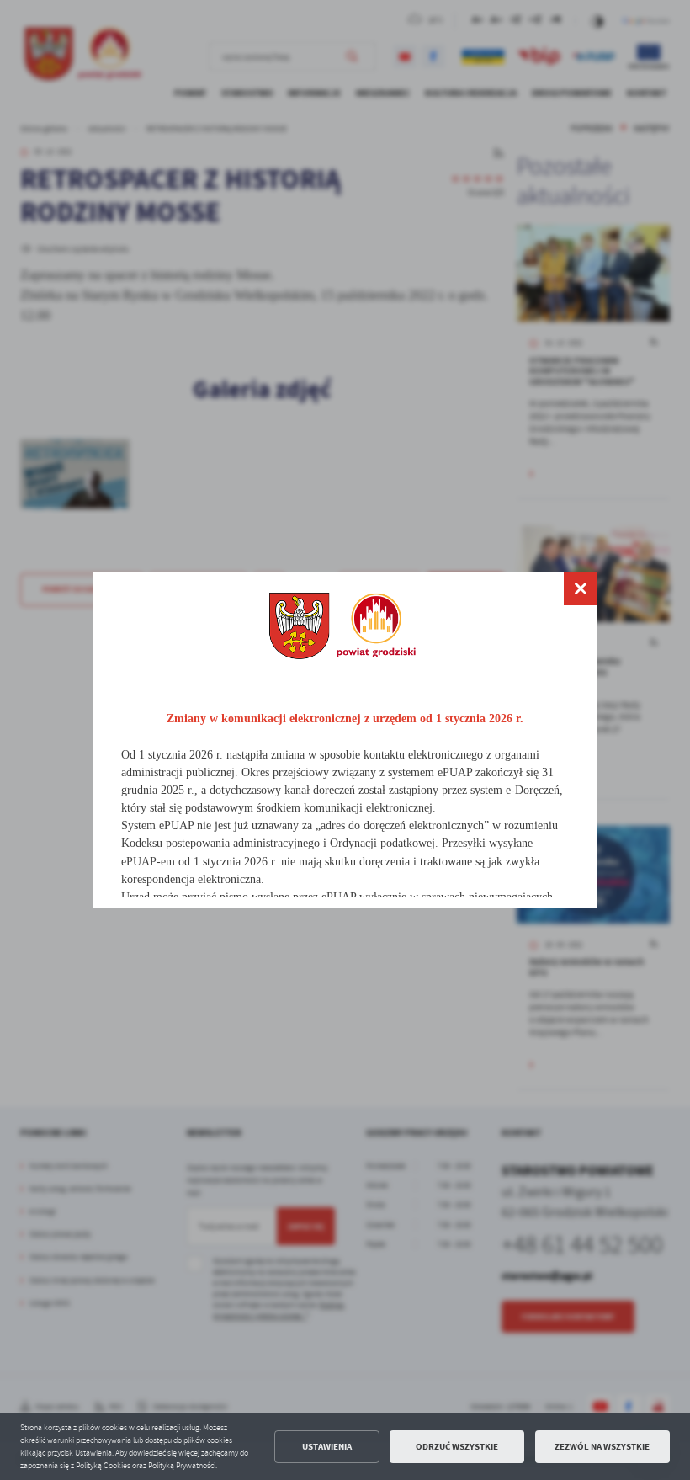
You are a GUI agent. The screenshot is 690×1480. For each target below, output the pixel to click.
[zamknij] (580, 588)
